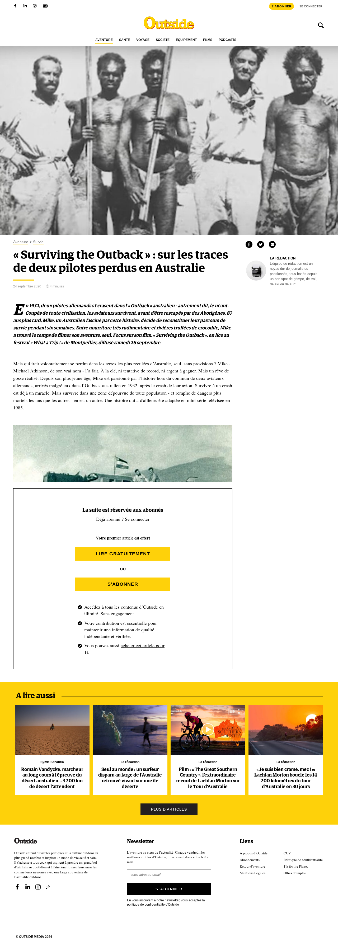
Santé (124, 40)
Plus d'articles (169, 809)
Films (207, 40)
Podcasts (227, 40)
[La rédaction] (256, 279)
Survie (38, 242)
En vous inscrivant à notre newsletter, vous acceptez (166, 902)
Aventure (104, 40)
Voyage (142, 40)
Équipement (186, 40)
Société (163, 40)
